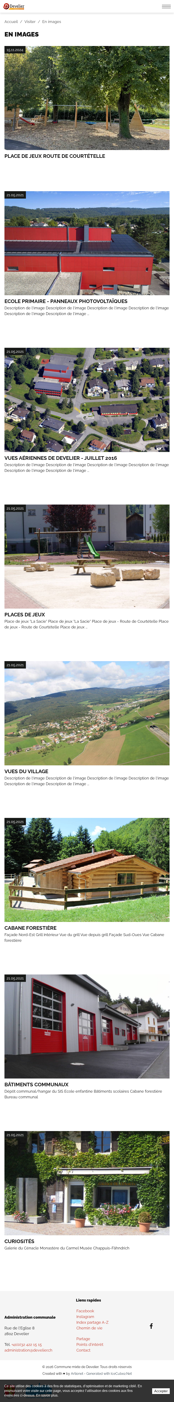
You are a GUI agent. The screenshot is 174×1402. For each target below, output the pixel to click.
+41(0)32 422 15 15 (26, 1344)
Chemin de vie (89, 1328)
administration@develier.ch (28, 1350)
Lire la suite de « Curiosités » (87, 1198)
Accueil (11, 21)
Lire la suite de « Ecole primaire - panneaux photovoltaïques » (87, 261)
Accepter (161, 1391)
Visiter (30, 21)
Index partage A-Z (92, 1322)
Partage (83, 1339)
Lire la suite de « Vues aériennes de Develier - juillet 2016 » (87, 417)
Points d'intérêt (89, 1344)
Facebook (85, 1311)
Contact (83, 1350)
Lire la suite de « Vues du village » (87, 731)
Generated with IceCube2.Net (109, 1374)
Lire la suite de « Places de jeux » (87, 574)
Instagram (85, 1316)
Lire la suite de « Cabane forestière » (87, 888)
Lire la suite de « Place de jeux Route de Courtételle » (87, 110)
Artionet (77, 1374)
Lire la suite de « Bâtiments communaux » (87, 1044)
